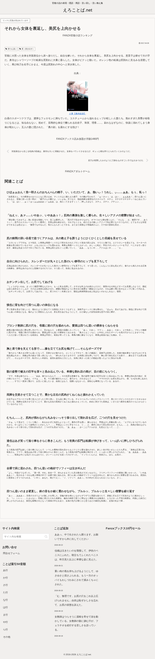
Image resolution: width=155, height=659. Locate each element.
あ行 (5, 570)
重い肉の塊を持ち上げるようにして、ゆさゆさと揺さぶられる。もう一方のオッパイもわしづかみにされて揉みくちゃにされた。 (76, 578)
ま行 (5, 614)
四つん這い (12, 49)
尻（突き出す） (28, 49)
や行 (5, 622)
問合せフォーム (11, 553)
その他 (6, 637)
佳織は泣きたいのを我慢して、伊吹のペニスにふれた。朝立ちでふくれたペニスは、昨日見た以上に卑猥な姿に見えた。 (76, 555)
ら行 (5, 629)
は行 (5, 607)
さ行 (5, 585)
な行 (5, 600)
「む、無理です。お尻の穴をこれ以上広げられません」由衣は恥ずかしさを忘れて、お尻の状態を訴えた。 (76, 600)
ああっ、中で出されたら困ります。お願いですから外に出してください (76, 536)
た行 (5, 592)
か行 (5, 577)
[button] (46, 536)
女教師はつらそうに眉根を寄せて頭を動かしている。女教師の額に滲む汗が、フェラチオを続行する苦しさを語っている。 (76, 623)
